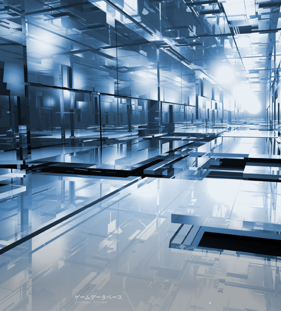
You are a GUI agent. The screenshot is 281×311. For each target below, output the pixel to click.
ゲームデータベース (98, 297)
